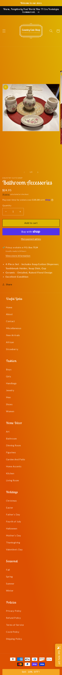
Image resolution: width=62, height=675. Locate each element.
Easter (9, 507)
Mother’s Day (13, 535)
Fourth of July (13, 521)
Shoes (9, 404)
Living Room (12, 480)
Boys (9, 369)
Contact (10, 321)
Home (9, 307)
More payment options (31, 239)
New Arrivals (13, 335)
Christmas (11, 500)
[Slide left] (24, 172)
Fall (8, 569)
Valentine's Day (14, 549)
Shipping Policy (14, 638)
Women (10, 411)
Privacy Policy (13, 610)
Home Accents (14, 466)
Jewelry (10, 390)
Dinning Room (13, 445)
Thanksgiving (13, 542)
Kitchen (10, 473)
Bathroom (11, 438)
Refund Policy (13, 617)
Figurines (11, 452)
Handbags (11, 383)
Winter (10, 590)
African (10, 342)
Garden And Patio (15, 459)
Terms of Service (15, 624)
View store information (18, 255)
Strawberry (12, 349)
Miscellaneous (13, 328)
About (9, 314)
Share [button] (9, 284)
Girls (8, 376)
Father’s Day (13, 514)
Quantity (6, 205)
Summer (10, 583)
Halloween (11, 528)
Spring (9, 576)
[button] (3, 31)
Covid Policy (12, 631)
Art (8, 431)
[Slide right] (37, 172)
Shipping (6, 194)
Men (8, 397)
